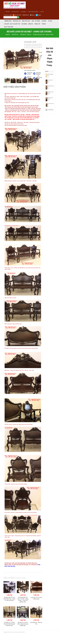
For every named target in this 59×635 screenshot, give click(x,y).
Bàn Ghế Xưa (26, 21)
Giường (44, 21)
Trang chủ (7, 21)
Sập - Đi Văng (36, 21)
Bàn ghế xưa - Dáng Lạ (25, 34)
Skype (39, 15)
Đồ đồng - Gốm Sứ (27, 24)
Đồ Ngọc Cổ (16, 21)
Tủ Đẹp (50, 21)
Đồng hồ (37, 24)
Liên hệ (42, 11)
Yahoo (33, 15)
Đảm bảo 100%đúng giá (27, 78)
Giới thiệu (8, 11)
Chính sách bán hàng (33, 11)
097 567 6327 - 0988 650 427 (22, 15)
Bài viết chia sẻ (15, 11)
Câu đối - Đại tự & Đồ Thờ (12, 24)
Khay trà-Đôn (8, 27)
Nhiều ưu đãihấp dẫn (39, 78)
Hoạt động (23, 11)
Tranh (44, 24)
